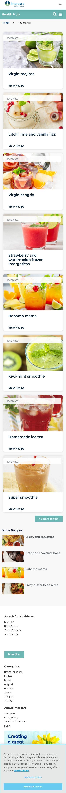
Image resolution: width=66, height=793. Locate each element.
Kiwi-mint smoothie (26, 376)
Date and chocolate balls (42, 553)
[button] (60, 3)
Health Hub (11, 14)
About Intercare (15, 707)
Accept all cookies (33, 786)
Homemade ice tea (25, 437)
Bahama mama (22, 316)
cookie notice (21, 770)
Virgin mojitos (21, 74)
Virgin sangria (21, 195)
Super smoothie (23, 497)
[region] (33, 768)
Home (5, 23)
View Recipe (16, 85)
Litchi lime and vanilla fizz (32, 134)
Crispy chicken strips (39, 537)
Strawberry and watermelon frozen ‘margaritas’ (25, 259)
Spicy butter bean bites (41, 585)
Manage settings (33, 777)
